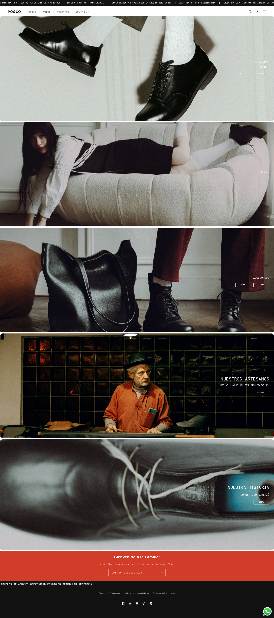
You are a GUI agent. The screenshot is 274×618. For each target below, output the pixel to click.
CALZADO (238, 73)
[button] (33, 11)
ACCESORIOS (259, 73)
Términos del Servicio (164, 593)
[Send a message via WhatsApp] (267, 611)
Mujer (47, 11)
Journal (81, 11)
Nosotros (63, 11)
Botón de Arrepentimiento (136, 593)
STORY (261, 502)
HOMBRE (261, 284)
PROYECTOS (260, 392)
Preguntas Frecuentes (109, 593)
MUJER (243, 284)
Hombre (32, 11)
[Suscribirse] (161, 572)
